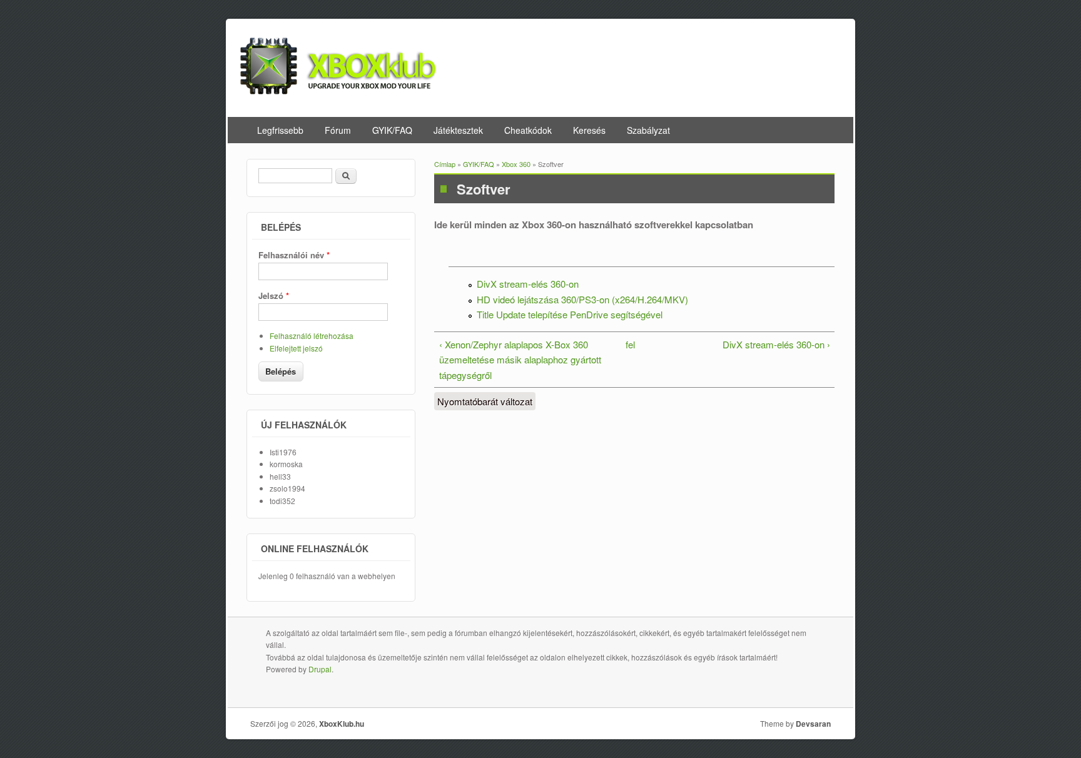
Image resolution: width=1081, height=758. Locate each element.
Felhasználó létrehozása (311, 335)
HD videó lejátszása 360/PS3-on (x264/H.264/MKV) (582, 299)
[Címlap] (338, 90)
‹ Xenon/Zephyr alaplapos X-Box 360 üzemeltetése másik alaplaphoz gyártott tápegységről (520, 360)
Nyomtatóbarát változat (484, 401)
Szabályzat (648, 130)
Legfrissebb (280, 130)
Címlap (444, 164)
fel (630, 344)
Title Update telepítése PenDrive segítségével (569, 314)
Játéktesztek (458, 130)
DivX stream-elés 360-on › (776, 344)
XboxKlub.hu (341, 723)
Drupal (320, 669)
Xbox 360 (516, 164)
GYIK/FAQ (392, 130)
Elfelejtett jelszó (296, 348)
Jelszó (273, 295)
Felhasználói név (294, 255)
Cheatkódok (528, 130)
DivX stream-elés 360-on (528, 283)
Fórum (338, 130)
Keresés (589, 130)
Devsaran (813, 723)
